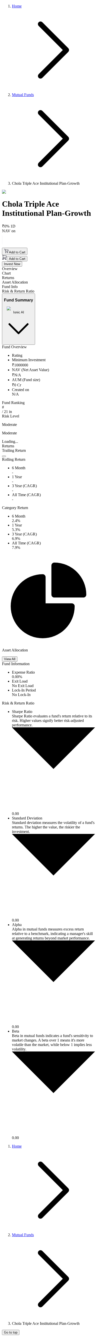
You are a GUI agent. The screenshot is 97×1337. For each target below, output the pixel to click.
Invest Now (12, 264)
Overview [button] (10, 269)
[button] (48, 457)
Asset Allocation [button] (15, 282)
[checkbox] (4, 456)
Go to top (10, 1332)
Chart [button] (6, 273)
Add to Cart (17, 252)
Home (17, 6)
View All (9, 659)
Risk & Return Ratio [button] (18, 291)
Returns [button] (8, 278)
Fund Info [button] (10, 287)
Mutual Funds (23, 95)
